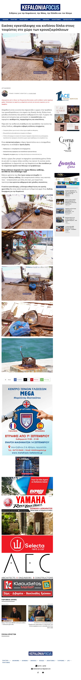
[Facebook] (38, 673)
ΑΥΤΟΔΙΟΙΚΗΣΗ (6, 88)
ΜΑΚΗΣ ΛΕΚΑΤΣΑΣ (21, 93)
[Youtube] (43, 673)
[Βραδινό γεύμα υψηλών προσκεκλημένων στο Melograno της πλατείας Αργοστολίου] (60, 202)
